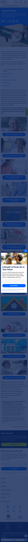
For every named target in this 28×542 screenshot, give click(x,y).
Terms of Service (13, 290)
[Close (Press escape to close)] (14, 251)
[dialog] (14, 271)
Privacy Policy (5, 290)
